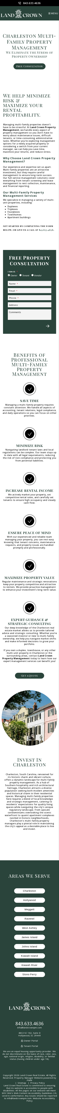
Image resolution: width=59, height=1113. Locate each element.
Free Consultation (29, 66)
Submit (47, 326)
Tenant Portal (30, 1046)
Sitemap (22, 1082)
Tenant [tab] (26, 275)
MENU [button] (54, 13)
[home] (21, 13)
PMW (29, 1080)
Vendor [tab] (38, 275)
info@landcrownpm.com (29, 1027)
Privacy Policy (37, 1082)
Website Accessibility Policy (40, 1099)
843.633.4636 (32, 3)
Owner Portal (30, 1040)
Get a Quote (29, 675)
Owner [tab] (14, 275)
